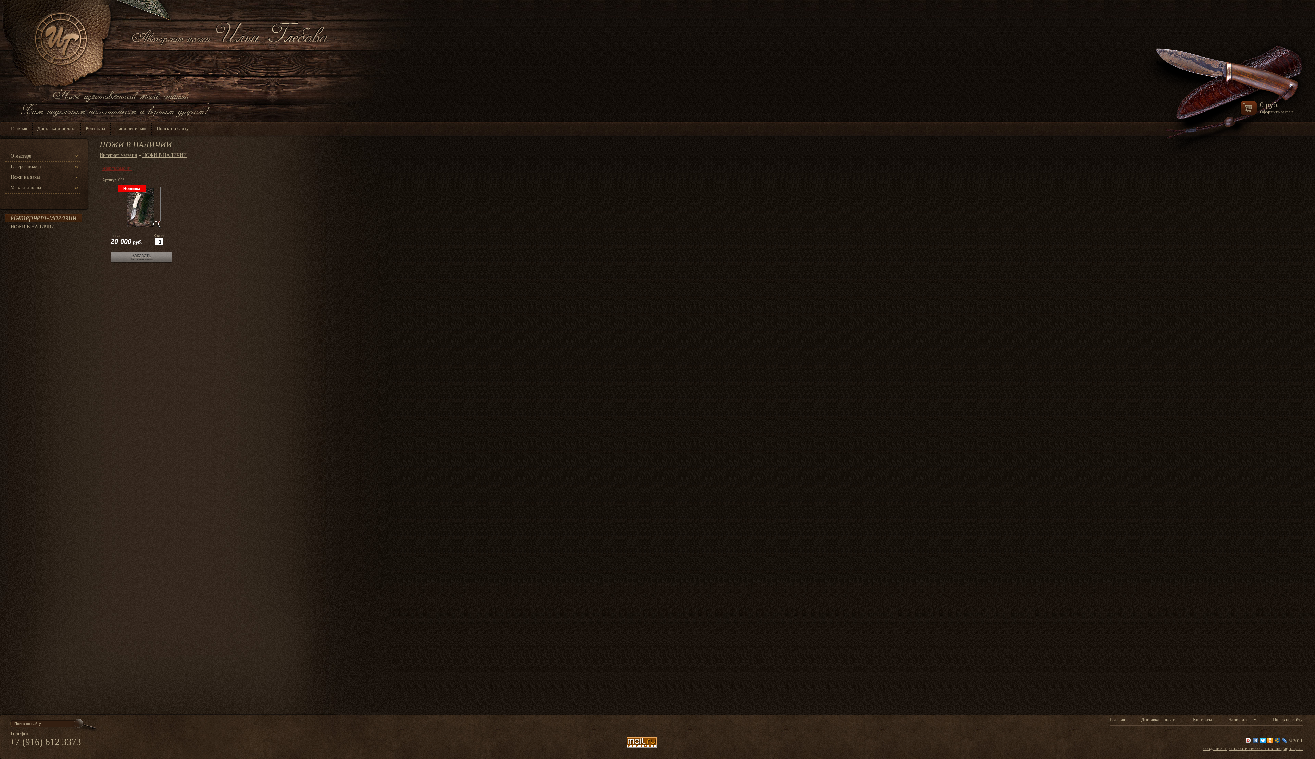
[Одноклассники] (1270, 740)
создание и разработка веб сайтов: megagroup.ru (1253, 748)
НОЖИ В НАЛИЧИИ (33, 226)
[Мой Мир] (1277, 740)
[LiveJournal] (1284, 740)
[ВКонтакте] (1256, 740)
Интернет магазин (118, 155)
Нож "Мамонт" (117, 168)
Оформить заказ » (1277, 111)
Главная (19, 128)
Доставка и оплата (56, 128)
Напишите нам (130, 128)
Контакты (95, 128)
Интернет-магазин (43, 217)
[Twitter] (1263, 740)
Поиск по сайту (172, 128)
